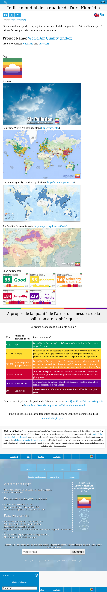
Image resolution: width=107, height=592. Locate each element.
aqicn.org (44, 43)
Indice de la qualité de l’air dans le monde (31, 440)
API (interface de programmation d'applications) (26, 534)
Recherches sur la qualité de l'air (25, 498)
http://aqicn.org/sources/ (60, 182)
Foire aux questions (16, 515)
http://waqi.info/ (50, 127)
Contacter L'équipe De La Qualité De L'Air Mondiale (28, 489)
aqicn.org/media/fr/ (18, 20)
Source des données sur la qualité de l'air (23, 521)
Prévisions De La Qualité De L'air (19, 526)
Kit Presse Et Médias (13, 492)
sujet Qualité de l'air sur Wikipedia (83, 401)
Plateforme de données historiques (20, 537)
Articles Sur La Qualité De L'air (18, 504)
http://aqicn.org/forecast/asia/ (50, 226)
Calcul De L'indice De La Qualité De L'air (22, 524)
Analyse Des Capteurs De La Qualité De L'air (24, 509)
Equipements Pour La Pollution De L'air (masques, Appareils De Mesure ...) (37, 530)
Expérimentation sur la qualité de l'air (22, 507)
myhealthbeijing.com (53, 418)
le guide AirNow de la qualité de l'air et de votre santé (55, 405)
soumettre (78, 551)
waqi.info (27, 43)
